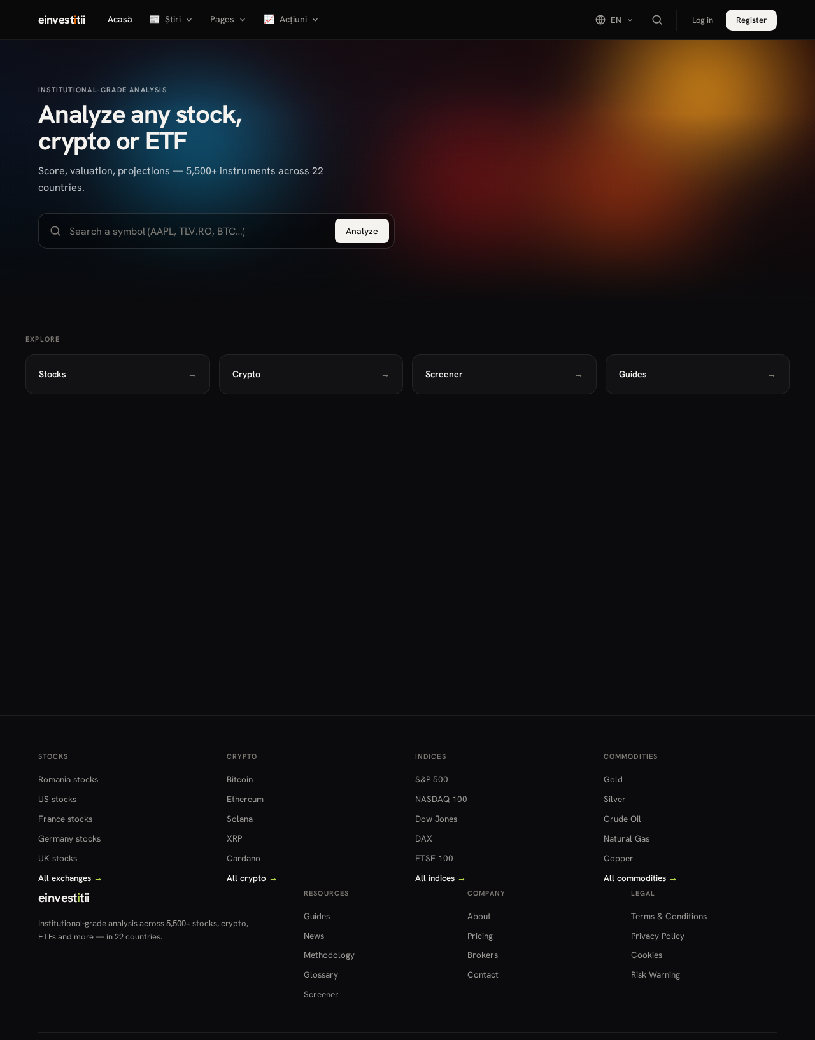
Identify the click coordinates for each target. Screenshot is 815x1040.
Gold (613, 779)
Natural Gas (626, 838)
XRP (234, 838)
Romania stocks (68, 779)
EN (616, 20)
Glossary (321, 974)
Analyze (362, 231)
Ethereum (245, 799)
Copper (619, 858)
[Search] (657, 19)
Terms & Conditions (669, 916)
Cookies (646, 954)
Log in (702, 20)
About (479, 916)
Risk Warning (655, 974)
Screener (321, 994)
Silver (615, 799)
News (314, 935)
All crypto (252, 878)
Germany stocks (69, 838)
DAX (423, 838)
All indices (440, 878)
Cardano (243, 858)
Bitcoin (240, 779)
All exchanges (70, 878)
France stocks (65, 818)
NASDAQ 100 (441, 799)
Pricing (480, 935)
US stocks (57, 799)
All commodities (640, 878)
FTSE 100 (434, 858)
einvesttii (61, 19)
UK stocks (57, 858)
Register (751, 20)
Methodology (329, 954)
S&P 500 (431, 779)
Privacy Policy (657, 935)
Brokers (482, 954)
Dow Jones (436, 818)
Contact (483, 974)
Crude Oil (622, 818)
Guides (317, 916)
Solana (240, 818)
